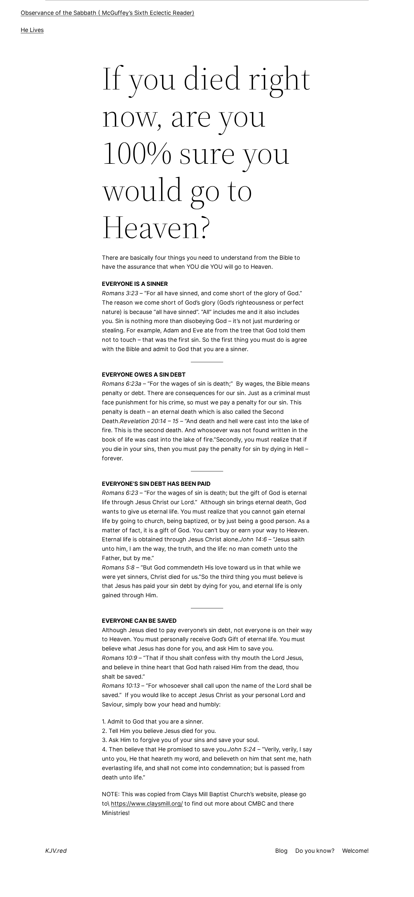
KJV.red (56, 850)
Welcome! (355, 850)
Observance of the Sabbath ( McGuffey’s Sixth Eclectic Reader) (107, 12)
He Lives (32, 29)
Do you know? (314, 850)
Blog (281, 850)
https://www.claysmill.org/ (147, 803)
